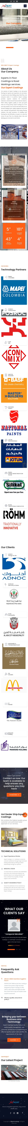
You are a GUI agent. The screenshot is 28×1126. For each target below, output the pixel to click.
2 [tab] (15, 47)
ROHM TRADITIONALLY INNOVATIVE (16, 505)
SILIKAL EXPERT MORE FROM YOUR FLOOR (15, 473)
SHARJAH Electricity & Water (13, 584)
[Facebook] (11, 1)
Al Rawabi (10, 703)
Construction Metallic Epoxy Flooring (14, 168)
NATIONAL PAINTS (11, 407)
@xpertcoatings (15, 1121)
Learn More (13, 1040)
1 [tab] (9, 47)
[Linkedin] (17, 1113)
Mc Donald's (10, 674)
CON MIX (9, 342)
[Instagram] (14, 1)
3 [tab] (19, 949)
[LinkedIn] (17, 1)
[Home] (6, 6)
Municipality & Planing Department (14, 644)
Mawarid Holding (10, 733)
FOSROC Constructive (12, 309)
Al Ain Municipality (11, 614)
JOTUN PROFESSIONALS (12, 440)
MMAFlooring (14, 203)
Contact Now (13, 794)
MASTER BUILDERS (10, 375)
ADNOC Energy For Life (12, 554)
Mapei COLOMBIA (11, 277)
